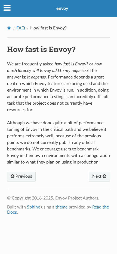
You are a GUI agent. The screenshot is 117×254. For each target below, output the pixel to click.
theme (61, 207)
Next (97, 176)
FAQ (20, 28)
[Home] (9, 28)
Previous (23, 176)
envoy (62, 8)
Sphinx (33, 207)
